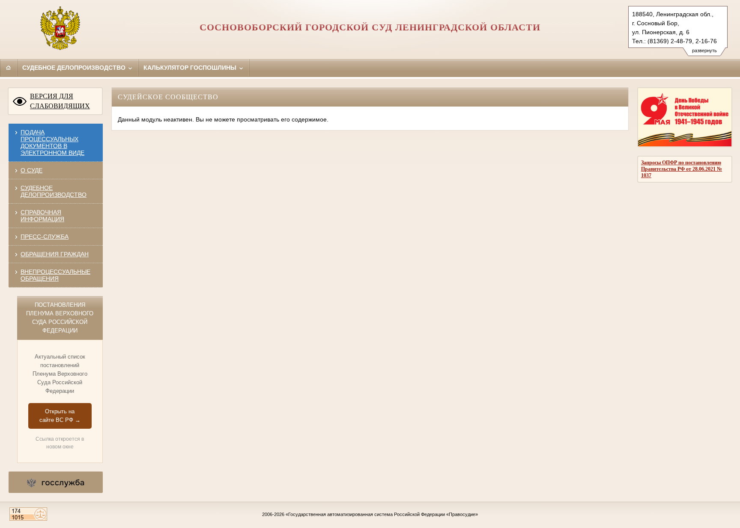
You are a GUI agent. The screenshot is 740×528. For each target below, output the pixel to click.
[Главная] (8, 67)
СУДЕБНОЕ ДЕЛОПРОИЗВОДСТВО (54, 191)
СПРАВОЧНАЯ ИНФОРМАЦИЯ (42, 215)
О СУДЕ (31, 170)
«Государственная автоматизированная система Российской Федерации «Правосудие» (382, 514)
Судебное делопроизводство (74, 67)
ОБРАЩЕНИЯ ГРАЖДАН (55, 254)
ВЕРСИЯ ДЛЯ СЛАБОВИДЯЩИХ (60, 101)
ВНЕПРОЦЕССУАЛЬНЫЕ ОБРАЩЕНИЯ (55, 275)
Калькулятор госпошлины (190, 67)
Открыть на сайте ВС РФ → (60, 415)
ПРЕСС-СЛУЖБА (45, 236)
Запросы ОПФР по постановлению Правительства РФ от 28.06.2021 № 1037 (681, 169)
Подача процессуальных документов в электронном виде (52, 142)
